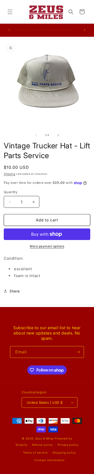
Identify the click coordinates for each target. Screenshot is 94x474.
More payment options (47, 246)
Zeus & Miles (44, 438)
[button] (10, 11)
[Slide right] (58, 135)
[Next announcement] (84, 30)
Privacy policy (68, 445)
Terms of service (35, 452)
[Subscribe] (78, 352)
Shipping (9, 173)
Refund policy (42, 445)
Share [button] (15, 291)
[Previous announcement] (9, 30)
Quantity (10, 192)
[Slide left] (36, 135)
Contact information (49, 460)
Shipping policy (64, 452)
